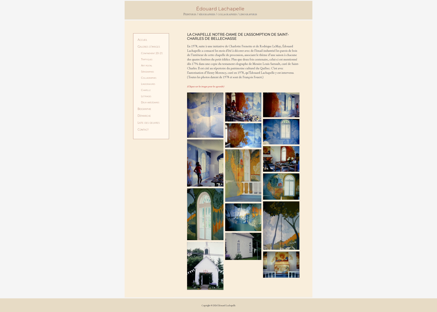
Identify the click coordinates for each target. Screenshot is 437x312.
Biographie (144, 109)
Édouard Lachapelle (220, 9)
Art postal (146, 65)
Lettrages (146, 96)
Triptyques (146, 59)
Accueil (142, 39)
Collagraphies (148, 77)
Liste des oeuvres (149, 122)
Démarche (144, 115)
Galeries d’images (149, 46)
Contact (143, 129)
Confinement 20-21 (152, 53)
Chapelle (146, 90)
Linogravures (148, 84)
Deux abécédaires (150, 102)
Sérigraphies (147, 71)
